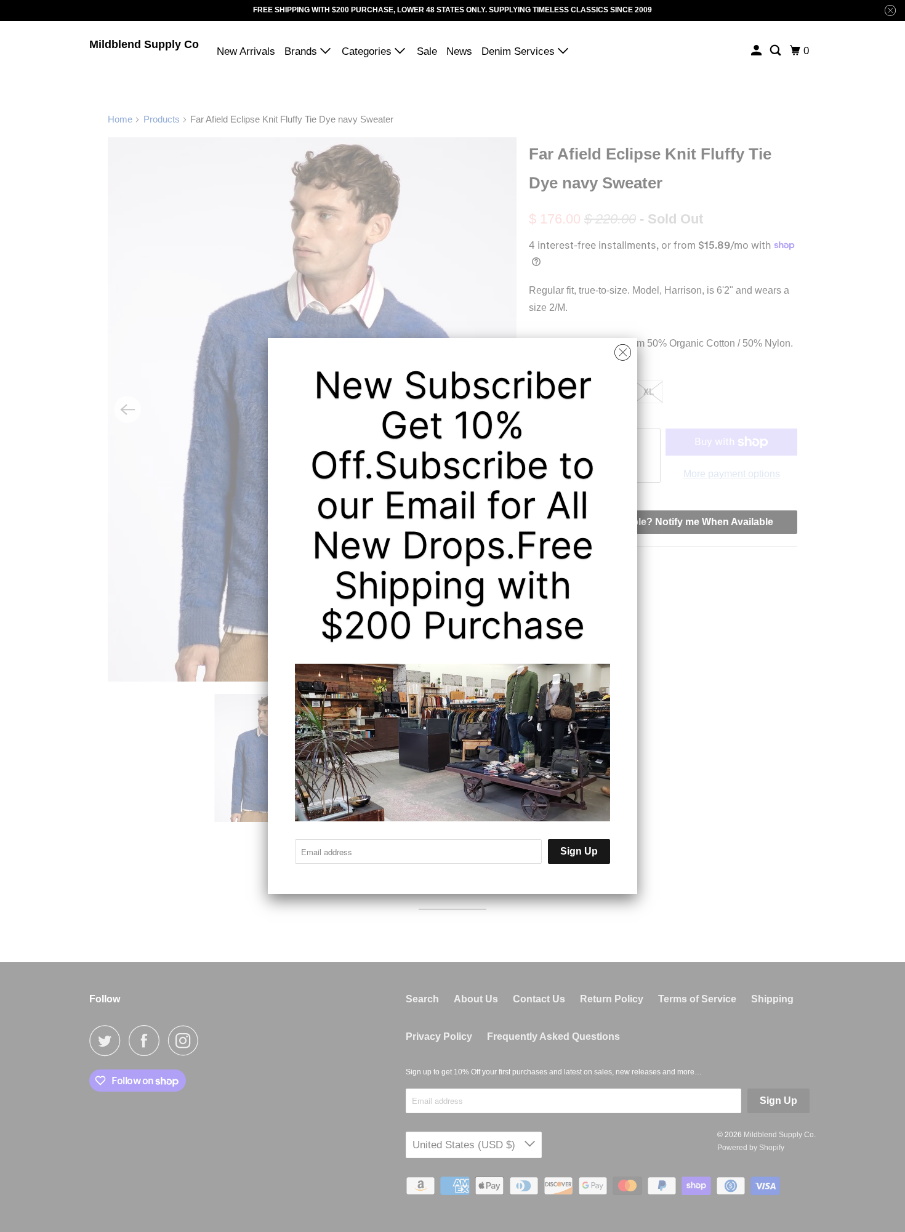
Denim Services (519, 51)
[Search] (776, 51)
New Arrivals (246, 51)
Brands (302, 51)
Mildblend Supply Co (144, 44)
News (459, 51)
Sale (427, 51)
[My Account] (757, 51)
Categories (368, 51)
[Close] (622, 352)
